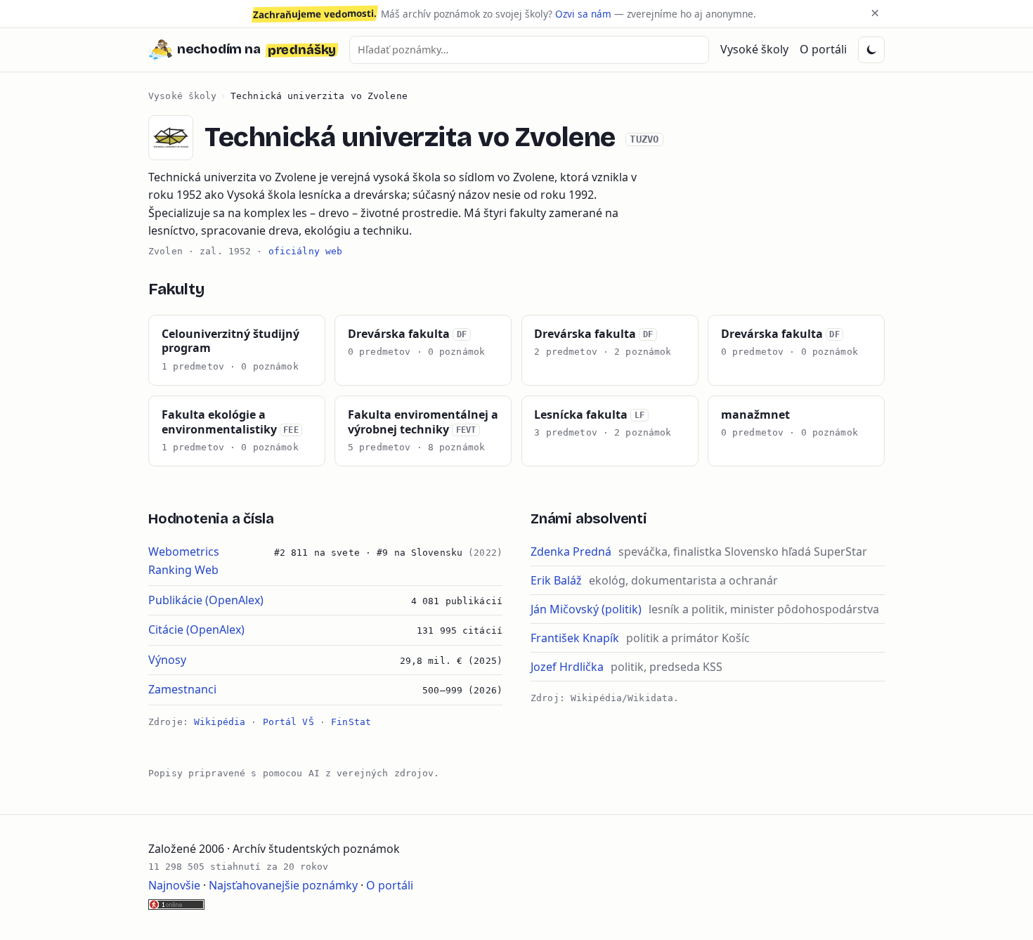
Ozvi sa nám (583, 13)
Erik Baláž (556, 580)
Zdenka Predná (571, 551)
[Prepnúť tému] (871, 50)
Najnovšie (174, 885)
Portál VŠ (288, 722)
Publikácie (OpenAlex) (206, 600)
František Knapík (575, 638)
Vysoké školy (754, 49)
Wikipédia (219, 722)
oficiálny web (305, 251)
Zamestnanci (182, 689)
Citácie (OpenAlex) (196, 629)
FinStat (351, 722)
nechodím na (256, 49)
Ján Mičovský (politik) (586, 609)
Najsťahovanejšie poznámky (283, 885)
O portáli (823, 49)
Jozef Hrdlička (567, 666)
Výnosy (167, 659)
